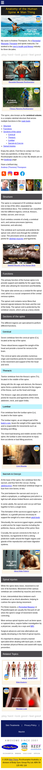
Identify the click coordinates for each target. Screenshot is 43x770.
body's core (6, 423)
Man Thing (13, 760)
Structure (7, 126)
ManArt (22, 732)
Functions (7, 129)
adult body (35, 517)
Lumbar (11, 140)
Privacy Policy (30, 725)
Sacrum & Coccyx (15, 143)
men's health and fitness (23, 46)
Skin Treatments (12, 725)
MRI (32, 626)
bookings (8, 160)
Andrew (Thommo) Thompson (13, 167)
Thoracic (12, 137)
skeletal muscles (16, 239)
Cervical (11, 135)
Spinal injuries (9, 146)
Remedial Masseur (27, 607)
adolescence (6, 486)
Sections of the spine (12, 132)
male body (25, 121)
